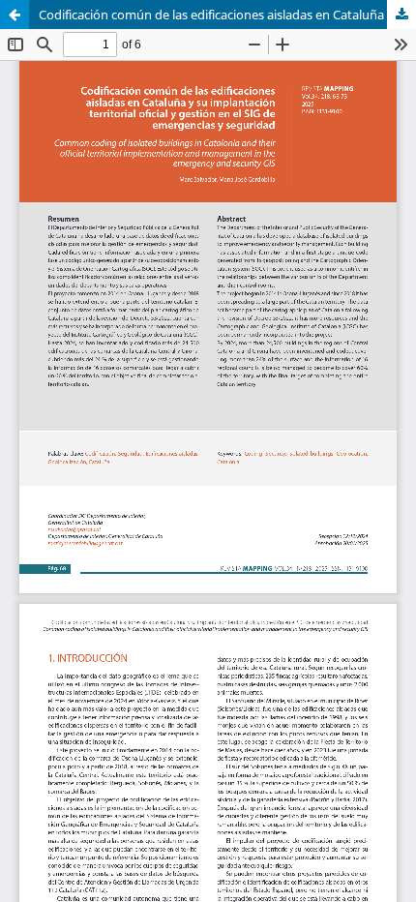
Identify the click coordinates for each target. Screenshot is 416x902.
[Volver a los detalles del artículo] (14, 14)
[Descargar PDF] (401, 14)
